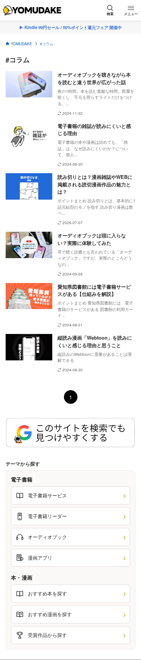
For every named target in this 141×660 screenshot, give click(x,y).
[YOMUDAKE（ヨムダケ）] (32, 10)
